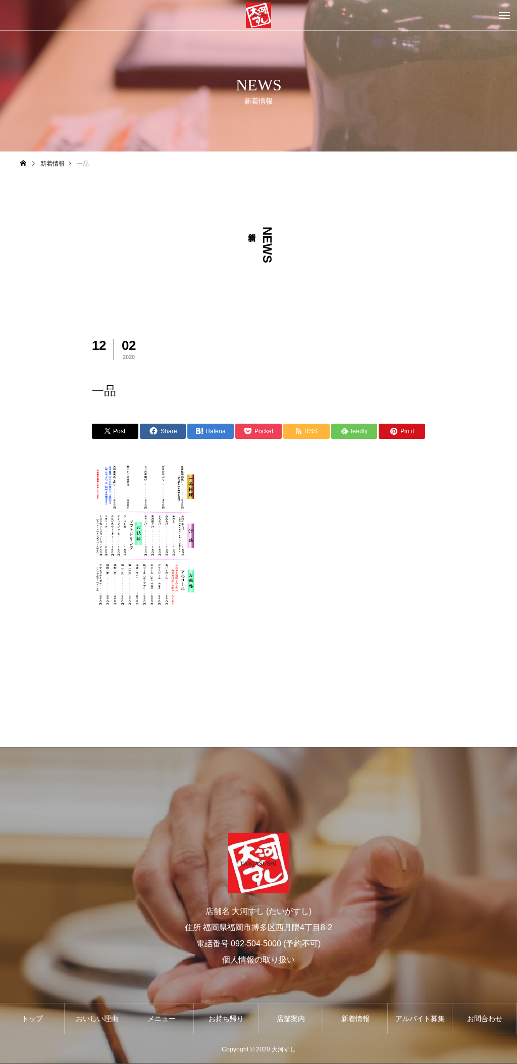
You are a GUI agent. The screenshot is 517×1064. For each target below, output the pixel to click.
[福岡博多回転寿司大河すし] (258, 15)
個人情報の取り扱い (258, 959)
